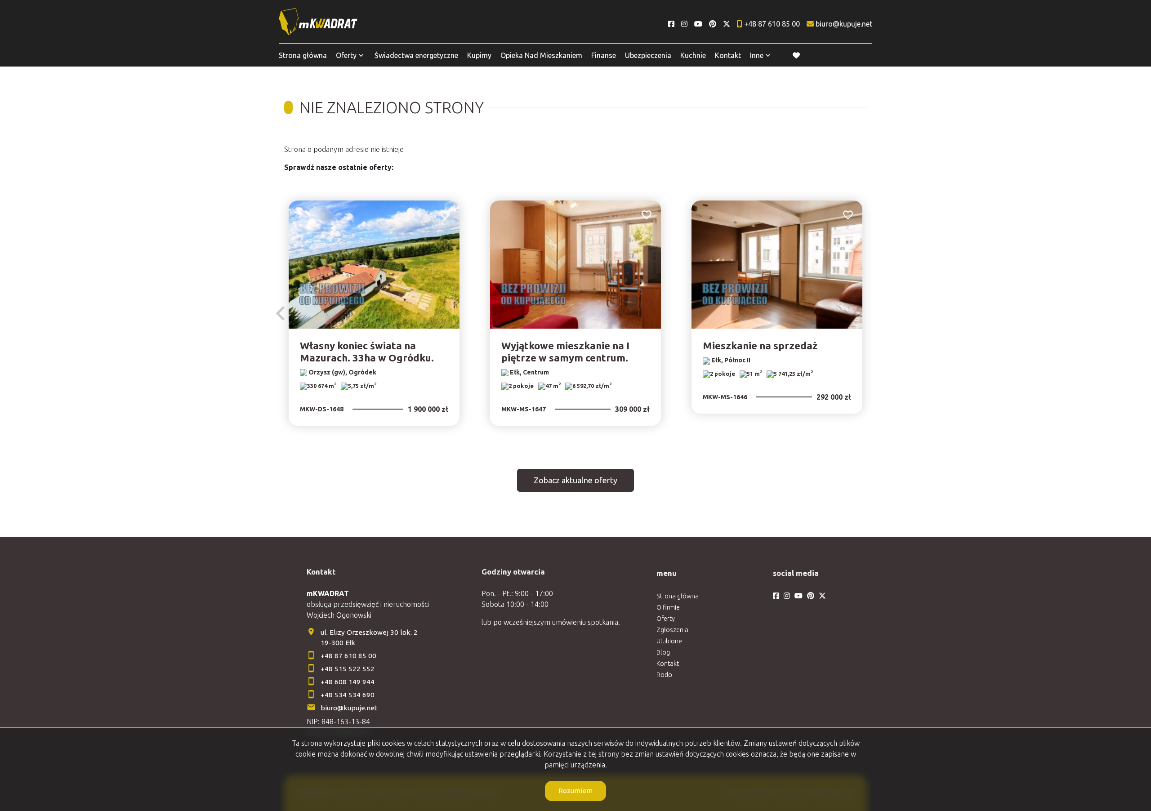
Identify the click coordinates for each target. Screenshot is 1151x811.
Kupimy (479, 55)
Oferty (346, 55)
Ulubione (669, 641)
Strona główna (303, 55)
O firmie (668, 607)
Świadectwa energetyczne (416, 55)
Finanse (603, 55)
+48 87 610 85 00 (348, 655)
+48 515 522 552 (348, 669)
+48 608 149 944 (348, 682)
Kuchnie (693, 55)
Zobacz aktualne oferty (575, 480)
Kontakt (728, 55)
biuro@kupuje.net (349, 708)
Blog (663, 652)
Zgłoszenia (672, 629)
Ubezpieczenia (648, 55)
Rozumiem (575, 790)
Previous (280, 313)
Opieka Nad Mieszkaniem (541, 55)
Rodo (664, 674)
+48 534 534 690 (348, 695)
